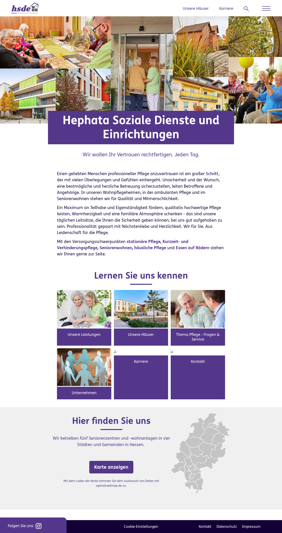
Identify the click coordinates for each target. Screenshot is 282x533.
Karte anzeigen (111, 467)
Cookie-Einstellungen (141, 526)
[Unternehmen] (84, 367)
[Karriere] (115, 351)
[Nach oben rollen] (272, 523)
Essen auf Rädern (192, 247)
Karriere (226, 8)
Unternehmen (84, 393)
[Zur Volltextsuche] (247, 8)
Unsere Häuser (196, 8)
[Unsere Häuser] (141, 308)
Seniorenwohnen (116, 247)
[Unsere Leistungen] (84, 308)
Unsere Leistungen (84, 334)
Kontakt (198, 361)
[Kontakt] (172, 351)
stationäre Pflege (143, 241)
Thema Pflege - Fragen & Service (198, 337)
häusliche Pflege (150, 247)
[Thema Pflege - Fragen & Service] (198, 308)
